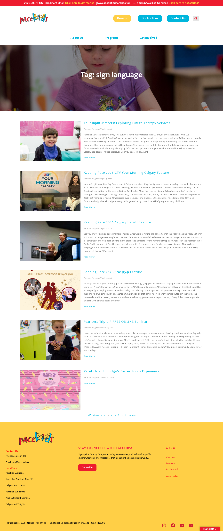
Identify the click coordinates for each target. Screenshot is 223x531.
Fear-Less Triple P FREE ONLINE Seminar (116, 322)
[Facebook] (173, 525)
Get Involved (148, 38)
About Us (77, 38)
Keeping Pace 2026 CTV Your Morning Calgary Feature (126, 173)
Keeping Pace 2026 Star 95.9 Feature (113, 272)
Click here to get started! (80, 3)
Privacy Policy (172, 476)
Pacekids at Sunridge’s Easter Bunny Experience (122, 371)
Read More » (89, 158)
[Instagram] (164, 525)
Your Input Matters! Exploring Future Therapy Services (127, 123)
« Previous (93, 415)
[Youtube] (182, 525)
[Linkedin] (191, 525)
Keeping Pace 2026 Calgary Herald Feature (117, 222)
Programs (111, 38)
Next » (131, 415)
